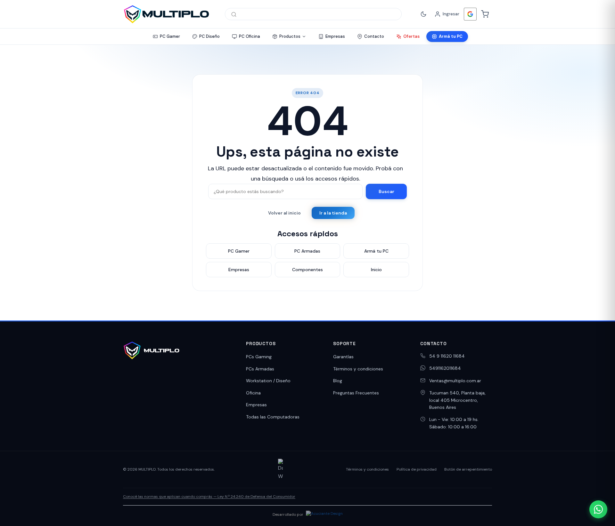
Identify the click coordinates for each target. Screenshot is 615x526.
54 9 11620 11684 (447, 356)
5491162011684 (445, 368)
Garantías (343, 357)
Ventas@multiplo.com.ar (455, 381)
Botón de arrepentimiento (468, 469)
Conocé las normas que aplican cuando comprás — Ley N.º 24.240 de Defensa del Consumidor (209, 496)
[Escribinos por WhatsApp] (598, 509)
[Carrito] (485, 14)
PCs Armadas (260, 369)
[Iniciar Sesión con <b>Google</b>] (470, 14)
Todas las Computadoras (272, 417)
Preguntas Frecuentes (356, 393)
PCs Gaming (259, 357)
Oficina (253, 393)
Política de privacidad (417, 469)
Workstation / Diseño (268, 381)
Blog (337, 381)
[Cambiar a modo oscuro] (423, 14)
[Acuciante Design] (324, 514)
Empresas (256, 405)
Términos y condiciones (358, 369)
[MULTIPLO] (166, 14)
